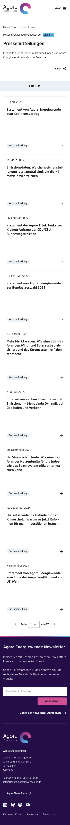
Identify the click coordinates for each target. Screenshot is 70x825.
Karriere (7, 814)
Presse (14, 27)
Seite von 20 (35, 624)
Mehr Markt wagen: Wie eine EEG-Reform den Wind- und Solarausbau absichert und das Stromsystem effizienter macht (35, 348)
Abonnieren (52, 701)
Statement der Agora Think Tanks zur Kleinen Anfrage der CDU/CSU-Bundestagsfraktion (34, 230)
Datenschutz (49, 814)
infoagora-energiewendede (22, 782)
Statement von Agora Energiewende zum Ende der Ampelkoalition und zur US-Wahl (35, 577)
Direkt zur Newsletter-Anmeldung (40, 713)
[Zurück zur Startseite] (17, 8)
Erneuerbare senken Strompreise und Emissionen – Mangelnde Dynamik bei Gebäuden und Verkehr (35, 404)
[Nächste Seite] (54, 624)
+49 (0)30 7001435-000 (25, 778)
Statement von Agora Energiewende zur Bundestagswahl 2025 (34, 285)
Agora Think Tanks (17, 793)
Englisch (48, 35)
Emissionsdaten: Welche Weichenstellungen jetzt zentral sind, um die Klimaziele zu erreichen (35, 172)
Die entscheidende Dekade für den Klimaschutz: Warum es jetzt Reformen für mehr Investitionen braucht (33, 519)
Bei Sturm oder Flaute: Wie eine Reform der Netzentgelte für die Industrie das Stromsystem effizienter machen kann (34, 464)
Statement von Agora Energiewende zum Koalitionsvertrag (34, 112)
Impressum (33, 814)
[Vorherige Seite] (15, 624)
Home (6, 27)
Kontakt (19, 814)
